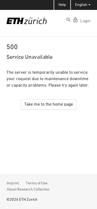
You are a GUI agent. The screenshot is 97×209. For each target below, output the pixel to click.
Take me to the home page (48, 104)
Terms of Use (36, 183)
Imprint (13, 183)
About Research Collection (28, 189)
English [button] (81, 5)
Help (62, 5)
